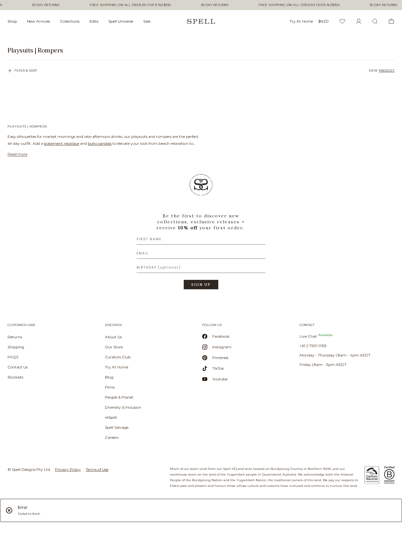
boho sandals (99, 143)
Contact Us (18, 367)
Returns (15, 337)
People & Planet (119, 397)
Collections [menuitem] (69, 21)
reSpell (111, 417)
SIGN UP (201, 284)
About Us (113, 337)
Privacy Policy (68, 469)
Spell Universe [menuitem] (120, 21)
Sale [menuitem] (146, 21)
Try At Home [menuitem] (301, 21)
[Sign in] (359, 21)
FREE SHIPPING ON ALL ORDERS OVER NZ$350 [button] (130, 5)
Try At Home (116, 367)
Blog (109, 377)
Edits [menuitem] (94, 21)
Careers (111, 437)
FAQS (13, 357)
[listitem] (201, 50)
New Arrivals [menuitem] (38, 21)
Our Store (114, 347)
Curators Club (118, 357)
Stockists (15, 377)
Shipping (16, 347)
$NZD (323, 21)
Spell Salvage (116, 427)
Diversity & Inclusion (123, 407)
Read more (17, 154)
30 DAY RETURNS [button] (45, 5)
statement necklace (61, 143)
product (386, 70)
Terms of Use (97, 469)
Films (110, 387)
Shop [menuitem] (12, 21)
